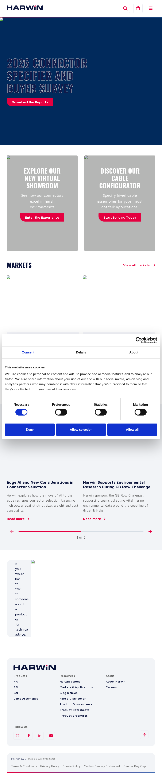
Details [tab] (81, 352)
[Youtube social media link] (51, 736)
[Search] (125, 8)
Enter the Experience (42, 217)
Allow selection (81, 429)
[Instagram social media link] (17, 736)
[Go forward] (150, 531)
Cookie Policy (72, 766)
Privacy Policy (49, 766)
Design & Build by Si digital (41, 758)
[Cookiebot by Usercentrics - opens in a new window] (138, 340)
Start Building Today (120, 217)
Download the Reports (30, 102)
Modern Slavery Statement (102, 766)
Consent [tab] (28, 352)
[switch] (61, 412)
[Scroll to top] (144, 734)
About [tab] (134, 352)
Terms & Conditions (24, 766)
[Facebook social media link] (28, 736)
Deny (30, 429)
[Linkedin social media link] (40, 736)
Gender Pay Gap (134, 766)
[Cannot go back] (11, 531)
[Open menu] (150, 8)
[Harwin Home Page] (21, 8)
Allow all (132, 429)
